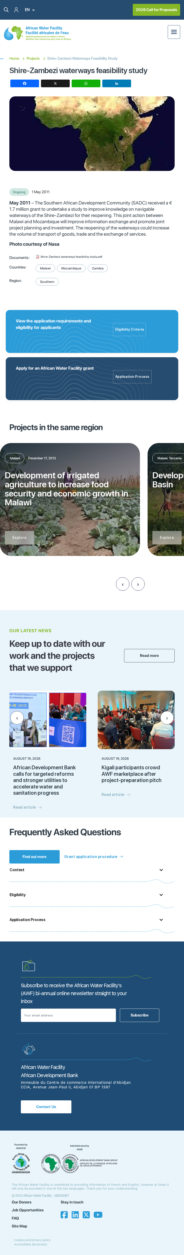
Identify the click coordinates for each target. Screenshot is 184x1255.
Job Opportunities (28, 1210)
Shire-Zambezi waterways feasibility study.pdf (71, 256)
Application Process (132, 377)
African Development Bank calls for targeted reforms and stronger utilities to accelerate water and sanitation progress (44, 780)
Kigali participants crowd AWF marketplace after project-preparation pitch (131, 773)
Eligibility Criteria (129, 329)
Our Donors (21, 1202)
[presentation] (122, 584)
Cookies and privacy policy (32, 1240)
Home (14, 58)
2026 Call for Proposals (156, 9)
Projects (33, 58)
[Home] (37, 33)
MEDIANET (61, 1195)
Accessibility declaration (30, 1244)
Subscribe (140, 1015)
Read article (24, 807)
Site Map (19, 1226)
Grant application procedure (90, 856)
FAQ (15, 1218)
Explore (19, 537)
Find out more (34, 856)
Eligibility (18, 895)
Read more (149, 655)
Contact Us (46, 1106)
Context (17, 870)
